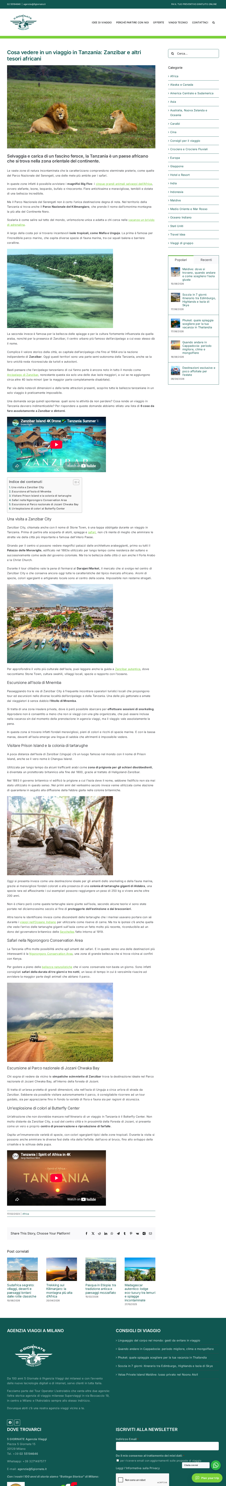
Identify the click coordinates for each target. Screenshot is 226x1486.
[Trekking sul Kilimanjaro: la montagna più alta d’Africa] (61, 1259)
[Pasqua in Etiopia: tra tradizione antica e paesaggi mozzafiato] (100, 1259)
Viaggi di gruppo (181, 243)
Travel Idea (177, 234)
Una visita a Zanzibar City (27, 487)
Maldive (175, 200)
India (173, 183)
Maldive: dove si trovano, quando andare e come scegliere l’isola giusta (198, 274)
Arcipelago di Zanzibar (22, 375)
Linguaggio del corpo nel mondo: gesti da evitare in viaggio (159, 1340)
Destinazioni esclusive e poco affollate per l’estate (198, 371)
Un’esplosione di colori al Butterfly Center (38, 508)
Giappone (176, 166)
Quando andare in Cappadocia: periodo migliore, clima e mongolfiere (197, 347)
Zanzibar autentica (127, 669)
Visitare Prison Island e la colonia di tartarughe (41, 495)
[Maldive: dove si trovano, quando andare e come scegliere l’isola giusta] (175, 269)
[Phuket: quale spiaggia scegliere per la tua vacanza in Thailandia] (175, 321)
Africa (25, 1213)
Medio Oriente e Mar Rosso (188, 209)
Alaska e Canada (181, 84)
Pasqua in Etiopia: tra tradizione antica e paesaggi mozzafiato (100, 1288)
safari (92, 532)
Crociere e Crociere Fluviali (189, 149)
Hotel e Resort (180, 175)
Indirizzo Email (127, 1439)
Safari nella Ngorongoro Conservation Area (39, 500)
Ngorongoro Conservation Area (51, 953)
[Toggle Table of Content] (74, 482)
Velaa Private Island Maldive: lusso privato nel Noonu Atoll (158, 1374)
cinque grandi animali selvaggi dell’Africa (124, 184)
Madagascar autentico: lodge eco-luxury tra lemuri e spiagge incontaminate (140, 1292)
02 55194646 (28, 1453)
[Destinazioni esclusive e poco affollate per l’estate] (175, 368)
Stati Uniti (176, 226)
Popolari (181, 260)
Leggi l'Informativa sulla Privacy (138, 1468)
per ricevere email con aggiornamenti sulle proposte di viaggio (160, 1460)
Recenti (206, 260)
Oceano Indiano (181, 217)
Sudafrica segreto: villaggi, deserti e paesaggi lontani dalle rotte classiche (21, 1290)
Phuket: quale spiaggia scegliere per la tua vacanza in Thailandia (197, 323)
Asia (173, 101)
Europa (175, 158)
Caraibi (175, 123)
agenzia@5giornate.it (34, 4)
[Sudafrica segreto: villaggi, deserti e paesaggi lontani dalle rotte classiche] (22, 1259)
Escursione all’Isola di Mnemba (31, 491)
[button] (213, 22)
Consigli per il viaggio (185, 140)
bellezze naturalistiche (57, 967)
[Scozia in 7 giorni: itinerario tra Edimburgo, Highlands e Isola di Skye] (175, 295)
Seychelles (67, 931)
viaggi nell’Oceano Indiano (38, 922)
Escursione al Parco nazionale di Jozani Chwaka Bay (45, 504)
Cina (173, 132)
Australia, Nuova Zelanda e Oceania (188, 113)
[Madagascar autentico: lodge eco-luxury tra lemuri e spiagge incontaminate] (140, 1259)
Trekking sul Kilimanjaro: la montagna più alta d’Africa (59, 1290)
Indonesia (176, 192)
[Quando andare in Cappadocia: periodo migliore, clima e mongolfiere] (175, 343)
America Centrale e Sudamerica (191, 93)
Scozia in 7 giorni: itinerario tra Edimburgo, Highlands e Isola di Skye (199, 300)
